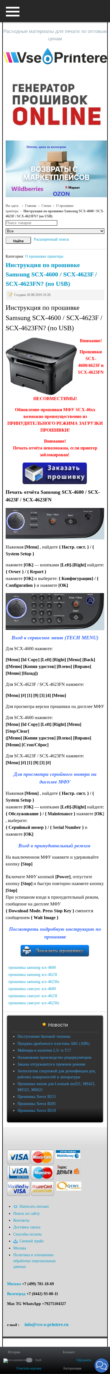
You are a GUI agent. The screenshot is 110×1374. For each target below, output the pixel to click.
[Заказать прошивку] (55, 955)
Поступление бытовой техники (44, 1036)
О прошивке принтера (44, 256)
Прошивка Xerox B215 (36, 1096)
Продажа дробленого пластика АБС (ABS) (53, 1043)
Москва (14, 1284)
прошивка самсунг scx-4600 (32, 989)
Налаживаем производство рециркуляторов (54, 1057)
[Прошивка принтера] (9, 1135)
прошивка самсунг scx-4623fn (33, 1003)
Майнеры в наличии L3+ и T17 (44, 1050)
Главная (30, 206)
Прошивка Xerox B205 (36, 1104)
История (14, 1352)
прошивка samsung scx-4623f (32, 974)
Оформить (83, 1360)
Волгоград (16, 1294)
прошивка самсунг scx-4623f (32, 996)
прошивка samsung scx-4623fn (33, 982)
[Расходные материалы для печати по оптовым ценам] (55, 56)
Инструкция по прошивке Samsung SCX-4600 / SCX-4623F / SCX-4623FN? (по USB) (51, 274)
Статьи (46, 206)
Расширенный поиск (51, 239)
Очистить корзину (29, 1368)
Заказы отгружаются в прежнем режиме (51, 1064)
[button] (101, 1365)
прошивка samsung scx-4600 (32, 967)
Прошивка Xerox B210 (36, 1110)
